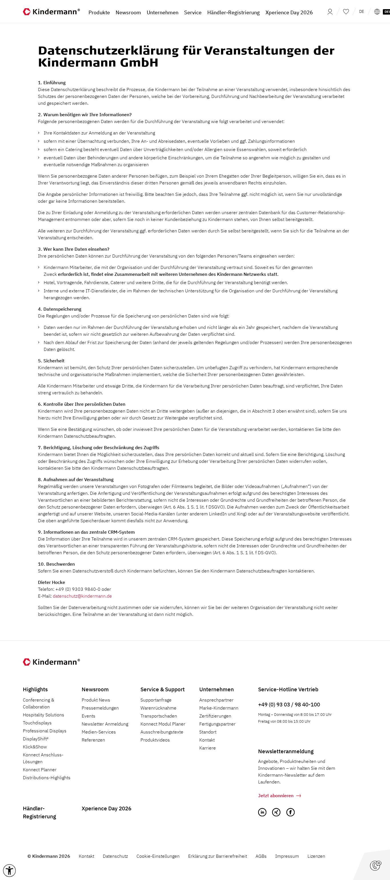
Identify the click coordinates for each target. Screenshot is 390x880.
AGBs (261, 856)
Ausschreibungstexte (161, 732)
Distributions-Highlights (47, 777)
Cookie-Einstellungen (158, 856)
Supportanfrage (156, 700)
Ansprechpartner (216, 700)
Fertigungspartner (217, 724)
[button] (9, 870)
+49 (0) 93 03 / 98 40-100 (289, 704)
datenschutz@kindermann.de (82, 596)
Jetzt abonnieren (275, 795)
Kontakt (207, 740)
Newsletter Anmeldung (105, 724)
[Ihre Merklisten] (346, 11)
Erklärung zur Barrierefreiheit (217, 856)
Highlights (35, 689)
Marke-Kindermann (218, 708)
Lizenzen (316, 856)
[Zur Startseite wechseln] (51, 11)
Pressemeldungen (100, 708)
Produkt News (96, 700)
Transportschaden (158, 716)
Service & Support (162, 689)
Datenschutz (115, 856)
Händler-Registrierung (39, 812)
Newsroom (95, 689)
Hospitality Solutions (43, 715)
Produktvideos (155, 740)
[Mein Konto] (328, 11)
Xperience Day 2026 (106, 808)
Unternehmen (216, 689)
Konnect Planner (40, 769)
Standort (207, 732)
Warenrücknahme (158, 708)
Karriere (207, 748)
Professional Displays (45, 731)
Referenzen (93, 740)
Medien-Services (99, 732)
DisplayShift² (36, 739)
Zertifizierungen (215, 716)
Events (88, 716)
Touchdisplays (37, 723)
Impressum (287, 856)
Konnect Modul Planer (162, 724)
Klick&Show (35, 747)
